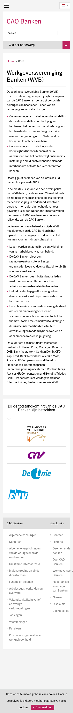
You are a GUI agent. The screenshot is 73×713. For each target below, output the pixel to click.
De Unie (36, 473)
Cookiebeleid (61, 611)
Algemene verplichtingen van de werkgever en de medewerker (24, 553)
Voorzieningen (18, 622)
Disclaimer (59, 604)
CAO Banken (24, 21)
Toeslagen (15, 615)
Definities (15, 542)
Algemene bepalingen (22, 535)
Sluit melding (44, 707)
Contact (58, 535)
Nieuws (57, 597)
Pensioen (15, 628)
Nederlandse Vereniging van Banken (61, 586)
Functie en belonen (21, 582)
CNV (36, 455)
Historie (58, 542)
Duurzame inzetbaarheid (24, 564)
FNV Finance (36, 494)
